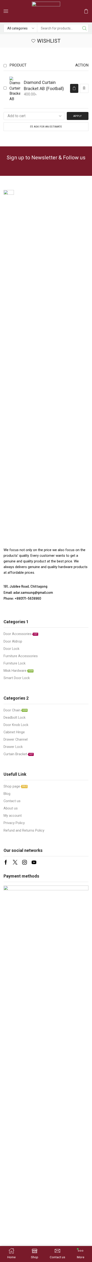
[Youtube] (34, 862)
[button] (6, 11)
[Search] (84, 28)
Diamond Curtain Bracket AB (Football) (44, 85)
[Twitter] (15, 862)
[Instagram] (24, 862)
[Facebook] (6, 862)
